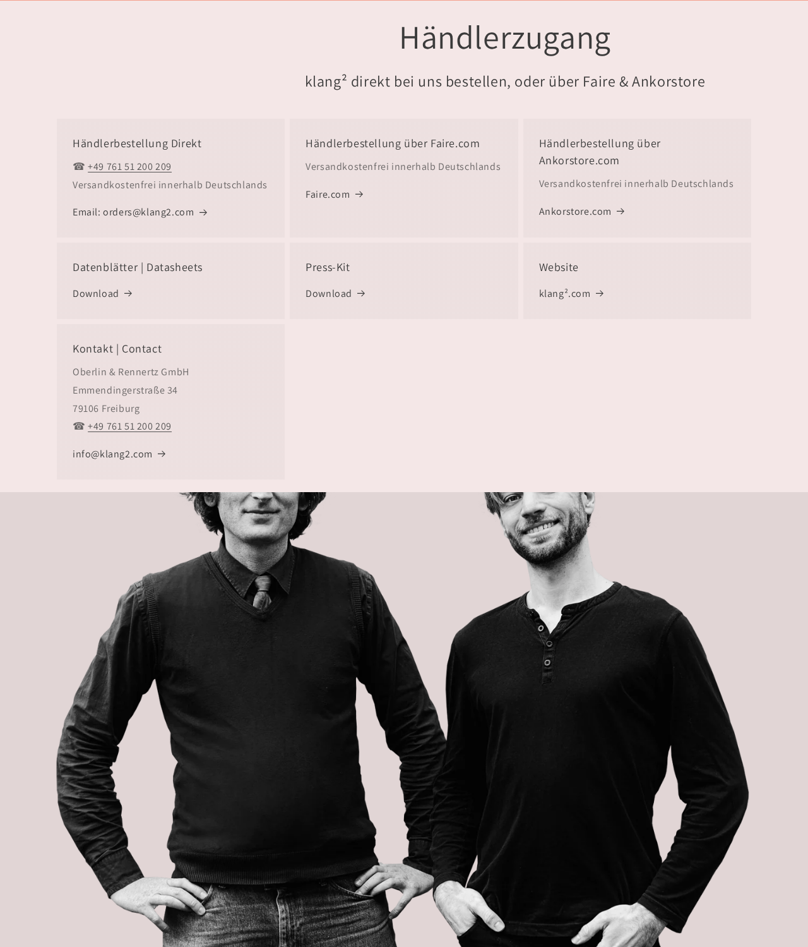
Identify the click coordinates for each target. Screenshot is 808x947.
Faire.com (328, 194)
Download (96, 293)
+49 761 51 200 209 (130, 166)
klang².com (565, 293)
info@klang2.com (113, 454)
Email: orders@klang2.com (133, 212)
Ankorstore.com (575, 211)
